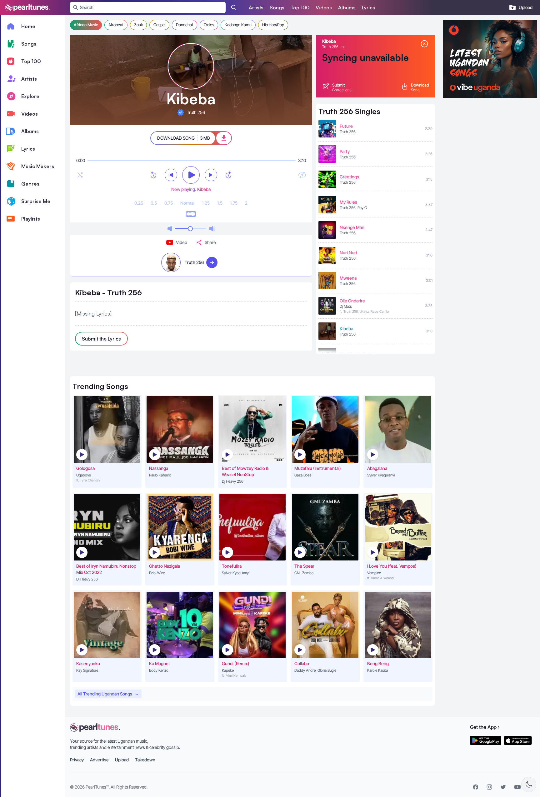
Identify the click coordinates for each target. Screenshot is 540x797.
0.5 (154, 203)
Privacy (77, 759)
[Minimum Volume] (169, 228)
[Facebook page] (475, 787)
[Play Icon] (82, 454)
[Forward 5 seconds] (228, 175)
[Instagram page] (489, 787)
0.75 (168, 203)
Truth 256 (330, 46)
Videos (324, 7)
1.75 (234, 203)
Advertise (99, 759)
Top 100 (300, 7)
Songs (277, 7)
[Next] (211, 175)
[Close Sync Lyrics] (424, 43)
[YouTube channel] (517, 787)
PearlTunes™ (97, 787)
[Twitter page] (503, 787)
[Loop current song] (302, 175)
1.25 (206, 203)
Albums (347, 7)
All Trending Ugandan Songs (108, 693)
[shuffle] (80, 175)
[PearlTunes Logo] (27, 7)
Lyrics (368, 7)
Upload (122, 759)
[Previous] (171, 175)
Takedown (145, 759)
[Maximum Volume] (212, 228)
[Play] (191, 175)
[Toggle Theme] (528, 784)
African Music (86, 24)
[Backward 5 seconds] (153, 175)
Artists (256, 7)
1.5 (219, 203)
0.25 (138, 203)
